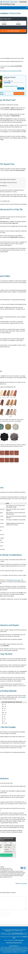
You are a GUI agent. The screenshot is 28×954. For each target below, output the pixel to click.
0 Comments (24, 883)
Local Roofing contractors (17, 933)
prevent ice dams (16, 580)
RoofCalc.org (8, 930)
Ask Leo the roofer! (19, 940)
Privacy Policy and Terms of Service (14, 942)
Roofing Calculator (10, 2)
